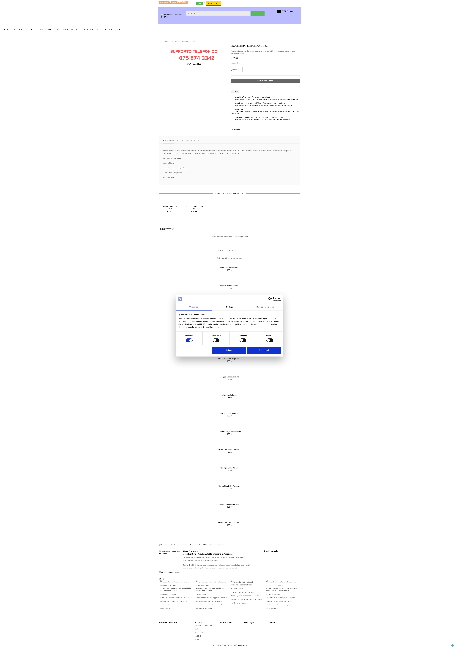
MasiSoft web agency (240, 645)
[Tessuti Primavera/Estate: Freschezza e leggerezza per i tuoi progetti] (282, 584)
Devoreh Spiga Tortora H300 (230, 431)
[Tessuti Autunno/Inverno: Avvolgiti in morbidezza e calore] (176, 584)
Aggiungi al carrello (266, 80)
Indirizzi (198, 636)
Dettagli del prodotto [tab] (188, 140)
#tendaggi (236, 129)
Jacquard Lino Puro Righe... (229, 504)
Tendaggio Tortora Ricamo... (229, 377)
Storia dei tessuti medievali (241, 585)
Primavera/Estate (274, 594)
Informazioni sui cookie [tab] (265, 307)
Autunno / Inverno (169, 594)
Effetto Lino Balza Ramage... (230, 486)
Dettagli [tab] (229, 307)
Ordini (197, 629)
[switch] (216, 340)
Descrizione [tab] (168, 140)
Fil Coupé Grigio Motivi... (229, 468)
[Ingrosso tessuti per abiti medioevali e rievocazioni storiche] (212, 584)
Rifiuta (229, 350)
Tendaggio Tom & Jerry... (229, 267)
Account (198, 622)
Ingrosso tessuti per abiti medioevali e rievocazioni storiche (211, 589)
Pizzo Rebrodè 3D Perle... (229, 413)
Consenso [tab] (193, 307)
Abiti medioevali (203, 594)
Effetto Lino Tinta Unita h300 (229, 522)
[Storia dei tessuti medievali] (242, 582)
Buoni (197, 640)
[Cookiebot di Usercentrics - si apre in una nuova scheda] (270, 299)
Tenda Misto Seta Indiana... (229, 286)
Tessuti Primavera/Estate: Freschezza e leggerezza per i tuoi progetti (281, 589)
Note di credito (200, 632)
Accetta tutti (264, 350)
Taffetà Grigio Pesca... (229, 395)
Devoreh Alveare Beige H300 (229, 359)
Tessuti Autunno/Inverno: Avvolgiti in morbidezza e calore (175, 589)
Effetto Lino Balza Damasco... (229, 450)
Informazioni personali (203, 625)
